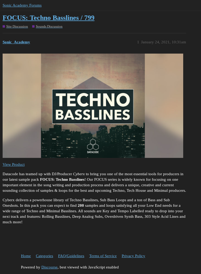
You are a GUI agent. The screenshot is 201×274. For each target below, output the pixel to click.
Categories (44, 256)
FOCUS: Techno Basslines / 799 (48, 18)
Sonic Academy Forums (22, 5)
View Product (14, 164)
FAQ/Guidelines (71, 256)
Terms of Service (103, 256)
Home (26, 256)
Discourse (49, 267)
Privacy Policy (133, 256)
